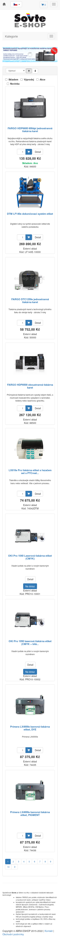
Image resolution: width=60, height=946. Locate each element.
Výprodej (29, 79)
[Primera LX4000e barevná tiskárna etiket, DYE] (30, 705)
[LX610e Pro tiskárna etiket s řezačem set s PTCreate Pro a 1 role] (30, 448)
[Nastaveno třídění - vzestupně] (29, 70)
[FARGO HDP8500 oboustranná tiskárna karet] (30, 363)
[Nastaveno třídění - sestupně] (35, 70)
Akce (42, 79)
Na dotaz (30, 586)
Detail (38, 151)
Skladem (13, 79)
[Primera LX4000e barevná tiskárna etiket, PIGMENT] (30, 790)
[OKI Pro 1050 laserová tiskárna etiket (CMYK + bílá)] (30, 619)
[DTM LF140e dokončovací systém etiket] (30, 192)
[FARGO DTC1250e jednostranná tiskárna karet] (30, 277)
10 (8, 866)
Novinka (15, 83)
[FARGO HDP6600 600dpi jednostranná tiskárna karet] (30, 107)
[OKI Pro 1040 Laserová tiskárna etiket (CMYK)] (30, 534)
